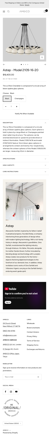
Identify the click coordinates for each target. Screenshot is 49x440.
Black (7, 99)
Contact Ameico (33, 332)
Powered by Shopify (10, 433)
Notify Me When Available (24, 114)
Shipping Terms (32, 345)
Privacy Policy (32, 336)
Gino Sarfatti (8, 165)
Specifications (9, 159)
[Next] (45, 64)
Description (8, 122)
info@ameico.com (10, 335)
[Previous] (4, 64)
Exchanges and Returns (35, 349)
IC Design (6, 349)
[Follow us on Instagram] (11, 391)
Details (27, 5)
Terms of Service (33, 341)
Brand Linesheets (33, 328)
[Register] (38, 377)
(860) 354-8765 (9, 331)
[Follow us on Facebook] (5, 391)
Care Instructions (10, 171)
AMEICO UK (7, 345)
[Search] (8, 11)
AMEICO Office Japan (11, 354)
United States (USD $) (11, 423)
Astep (7, 70)
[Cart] (45, 11)
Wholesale (31, 323)
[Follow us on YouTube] (16, 391)
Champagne (19, 99)
